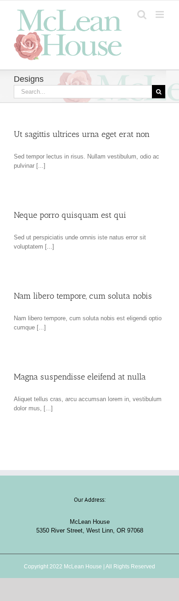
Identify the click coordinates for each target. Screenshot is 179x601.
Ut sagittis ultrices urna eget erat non (82, 134)
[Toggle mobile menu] (160, 14)
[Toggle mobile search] (141, 14)
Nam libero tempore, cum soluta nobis (83, 296)
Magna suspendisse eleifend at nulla (80, 377)
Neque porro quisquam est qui (70, 215)
